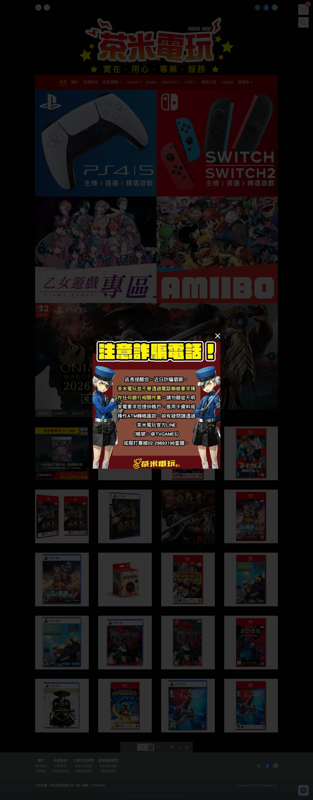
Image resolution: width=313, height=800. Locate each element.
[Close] (217, 335)
